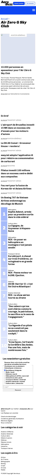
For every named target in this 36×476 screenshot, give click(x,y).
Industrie (11, 166)
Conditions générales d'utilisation (12, 419)
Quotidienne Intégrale (13, 370)
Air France (4, 459)
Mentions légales (7, 421)
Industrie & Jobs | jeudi (13, 378)
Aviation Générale (18, 35)
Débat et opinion (6, 438)
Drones (3, 468)
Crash (3, 466)
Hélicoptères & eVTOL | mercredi (17, 376)
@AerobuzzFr (6, 409)
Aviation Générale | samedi (15, 381)
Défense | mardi (11, 374)
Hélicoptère (5, 444)
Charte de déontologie (8, 416)
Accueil (4, 19)
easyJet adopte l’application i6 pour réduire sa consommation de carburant (17, 158)
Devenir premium (18, 3)
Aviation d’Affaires (7, 432)
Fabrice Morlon (15, 94)
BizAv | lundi (9, 372)
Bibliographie (5, 461)
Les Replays (5, 413)
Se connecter (30, 3)
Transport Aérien (14, 120)
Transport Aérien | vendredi (15, 380)
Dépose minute (6, 442)
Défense (4, 440)
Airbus (3, 457)
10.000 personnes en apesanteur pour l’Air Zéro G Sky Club (16, 70)
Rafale (3, 470)
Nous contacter (6, 423)
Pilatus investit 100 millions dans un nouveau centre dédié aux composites (17, 173)
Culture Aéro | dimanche (14, 383)
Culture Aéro (5, 436)
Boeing (3, 463)
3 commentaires (24, 94)
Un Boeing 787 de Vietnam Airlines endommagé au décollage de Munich (14, 200)
